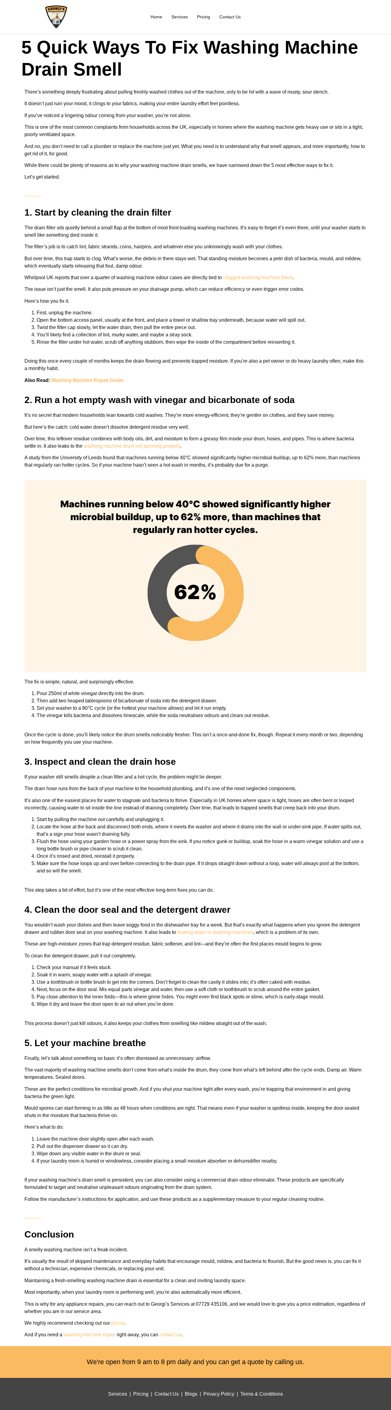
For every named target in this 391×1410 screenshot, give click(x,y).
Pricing (203, 16)
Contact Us (230, 16)
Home (156, 16)
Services (179, 16)
